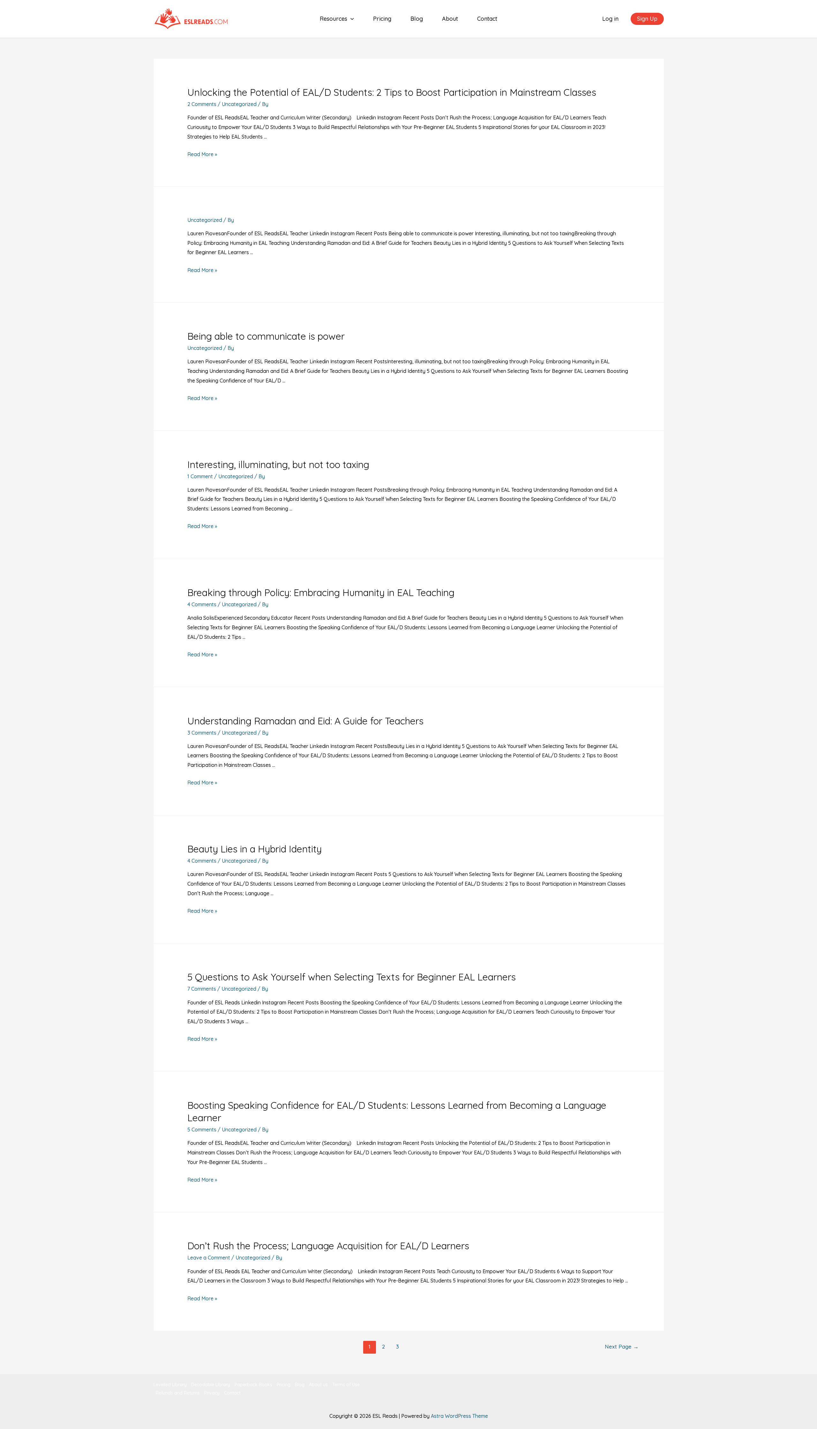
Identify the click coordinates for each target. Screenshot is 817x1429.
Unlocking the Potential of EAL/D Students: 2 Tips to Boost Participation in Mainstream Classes (391, 92)
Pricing (382, 18)
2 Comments (201, 104)
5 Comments (201, 1129)
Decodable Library (210, 1384)
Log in (610, 18)
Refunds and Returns (178, 1393)
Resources (333, 18)
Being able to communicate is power (266, 336)
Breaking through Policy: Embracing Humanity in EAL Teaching (320, 592)
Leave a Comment (208, 1257)
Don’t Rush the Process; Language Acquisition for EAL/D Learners (328, 1246)
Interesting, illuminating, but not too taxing (278, 464)
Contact (487, 18)
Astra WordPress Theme (459, 1416)
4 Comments (201, 604)
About (450, 18)
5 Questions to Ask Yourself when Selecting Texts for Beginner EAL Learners (351, 977)
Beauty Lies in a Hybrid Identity (254, 849)
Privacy (212, 1393)
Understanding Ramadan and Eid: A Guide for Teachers (305, 721)
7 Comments (201, 989)
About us (318, 1384)
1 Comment (200, 476)
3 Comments (201, 733)
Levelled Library (170, 1384)
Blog (416, 18)
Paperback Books (253, 1384)
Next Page (622, 1346)
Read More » (202, 154)
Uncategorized (239, 104)
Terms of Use (346, 1384)
